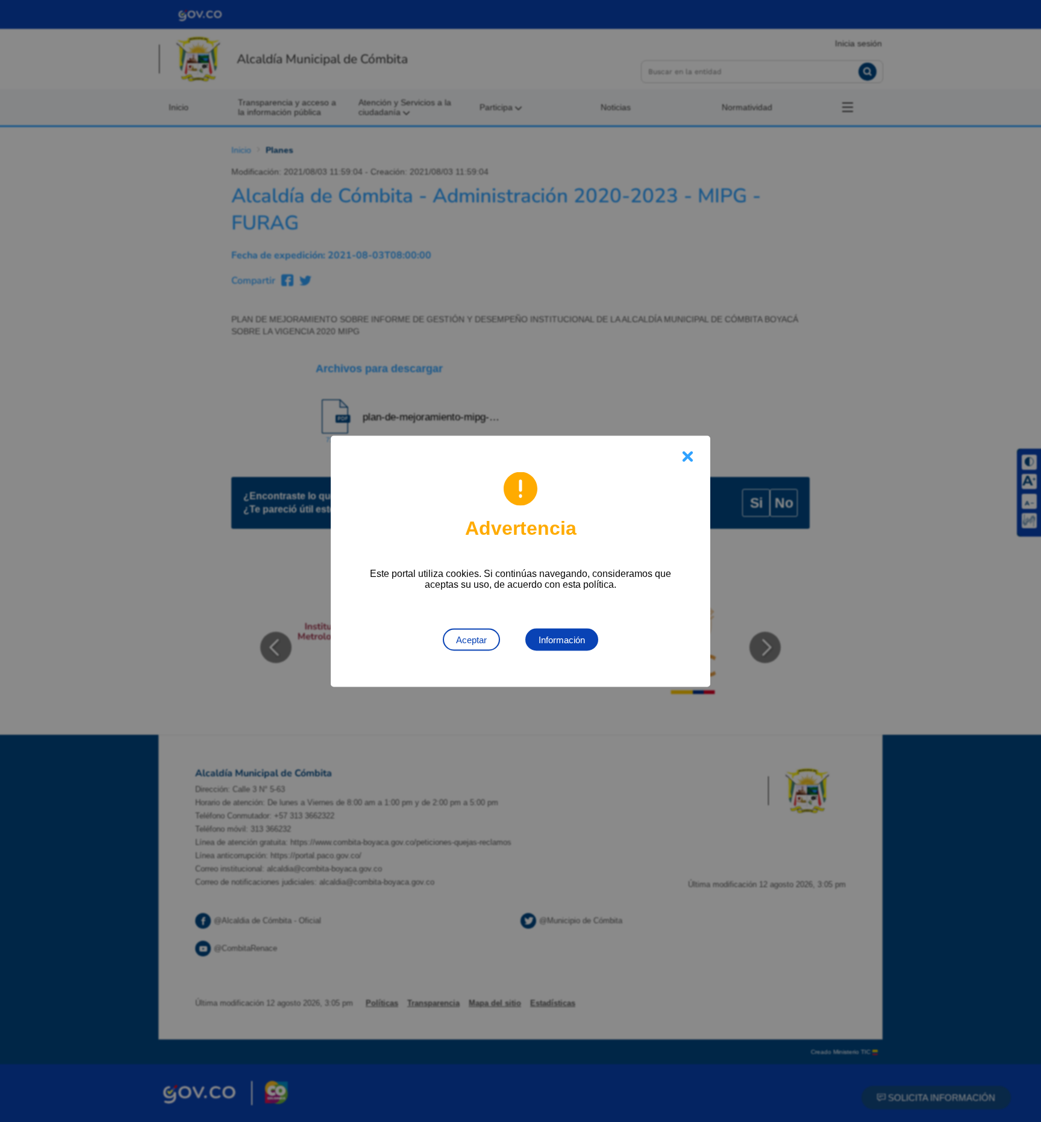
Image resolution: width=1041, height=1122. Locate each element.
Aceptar (471, 639)
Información (562, 639)
